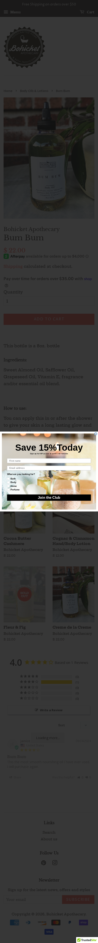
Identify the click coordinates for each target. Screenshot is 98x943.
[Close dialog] (95, 434)
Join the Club (49, 497)
